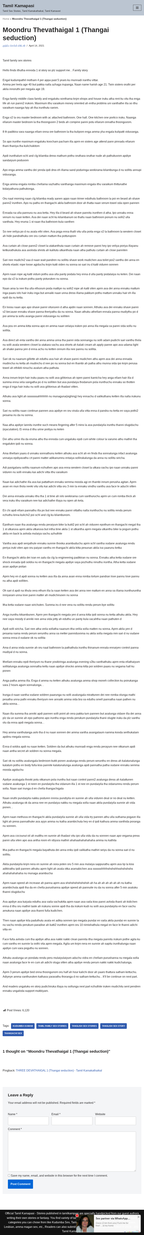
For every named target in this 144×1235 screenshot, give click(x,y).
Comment (15, 1129)
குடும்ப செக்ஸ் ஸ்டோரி (14, 45)
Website (100, 1114)
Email (55, 1114)
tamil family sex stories (52, 1026)
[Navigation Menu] (137, 8)
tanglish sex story (113, 1026)
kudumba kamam (23, 1026)
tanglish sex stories (84, 1026)
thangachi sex (13, 1033)
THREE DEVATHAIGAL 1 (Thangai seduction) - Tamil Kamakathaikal (59, 1070)
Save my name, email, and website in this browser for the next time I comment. (59, 1175)
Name (12, 1114)
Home (6, 18)
